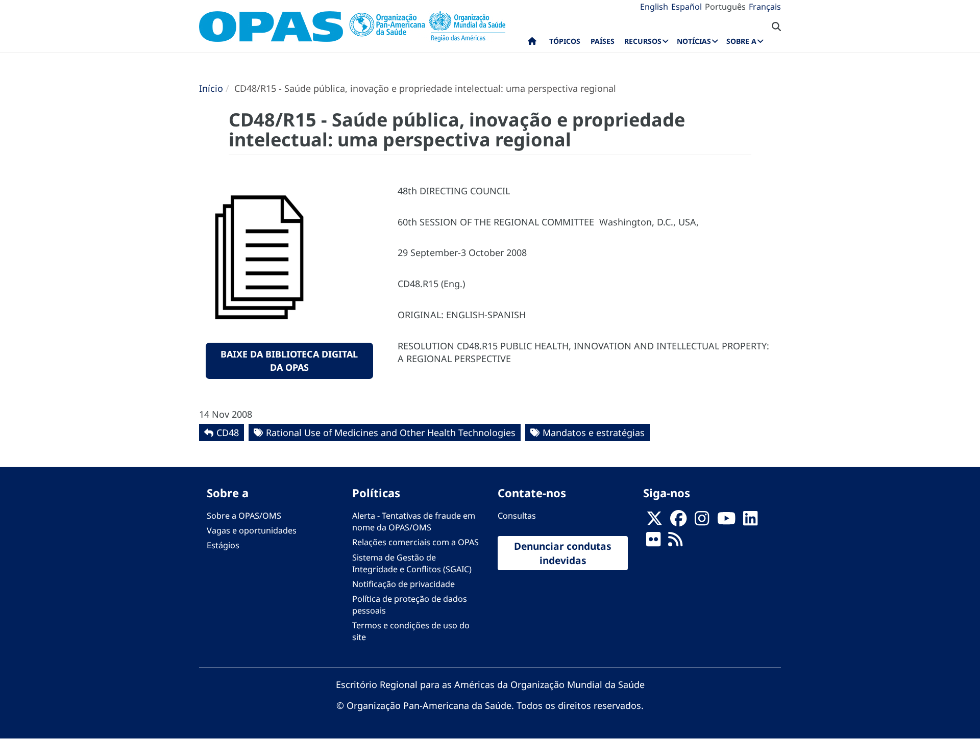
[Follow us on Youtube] (726, 521)
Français (765, 6)
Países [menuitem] (603, 41)
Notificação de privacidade (403, 584)
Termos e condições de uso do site (411, 631)
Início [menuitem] (532, 43)
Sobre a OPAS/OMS (244, 515)
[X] (654, 521)
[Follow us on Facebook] (678, 521)
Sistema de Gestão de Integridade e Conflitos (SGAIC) (412, 563)
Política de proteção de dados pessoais (409, 604)
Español (686, 6)
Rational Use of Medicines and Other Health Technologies (391, 432)
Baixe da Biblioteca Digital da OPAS (289, 360)
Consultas (517, 515)
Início (211, 88)
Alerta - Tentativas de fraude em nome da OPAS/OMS (413, 521)
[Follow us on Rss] (675, 542)
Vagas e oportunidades (252, 530)
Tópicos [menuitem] (564, 41)
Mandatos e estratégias (594, 432)
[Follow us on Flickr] (653, 542)
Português (725, 6)
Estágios (223, 545)
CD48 (227, 432)
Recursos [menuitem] (643, 41)
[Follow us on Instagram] (702, 521)
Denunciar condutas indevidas (562, 553)
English (654, 6)
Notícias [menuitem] (694, 41)
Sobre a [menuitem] (741, 41)
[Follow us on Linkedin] (750, 521)
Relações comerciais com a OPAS (415, 542)
